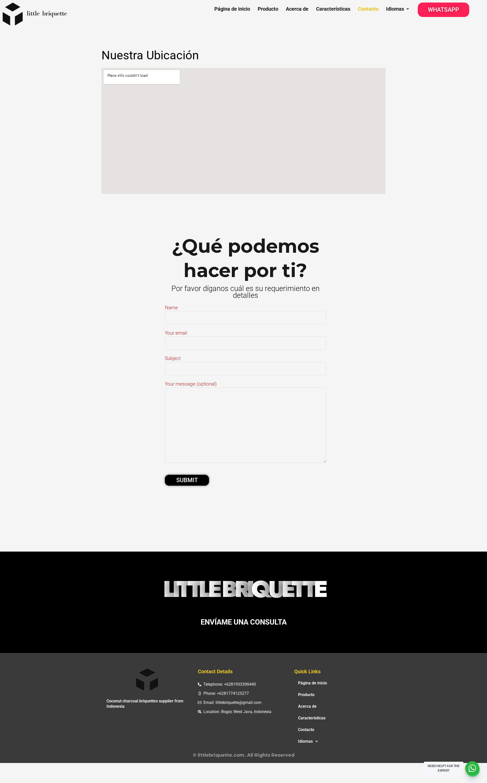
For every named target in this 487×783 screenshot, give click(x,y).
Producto (268, 9)
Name (171, 308)
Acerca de (297, 9)
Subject (173, 358)
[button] (397, 9)
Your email (176, 333)
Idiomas (395, 9)
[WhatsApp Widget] (472, 768)
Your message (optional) (191, 384)
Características (333, 9)
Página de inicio (232, 9)
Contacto (368, 9)
